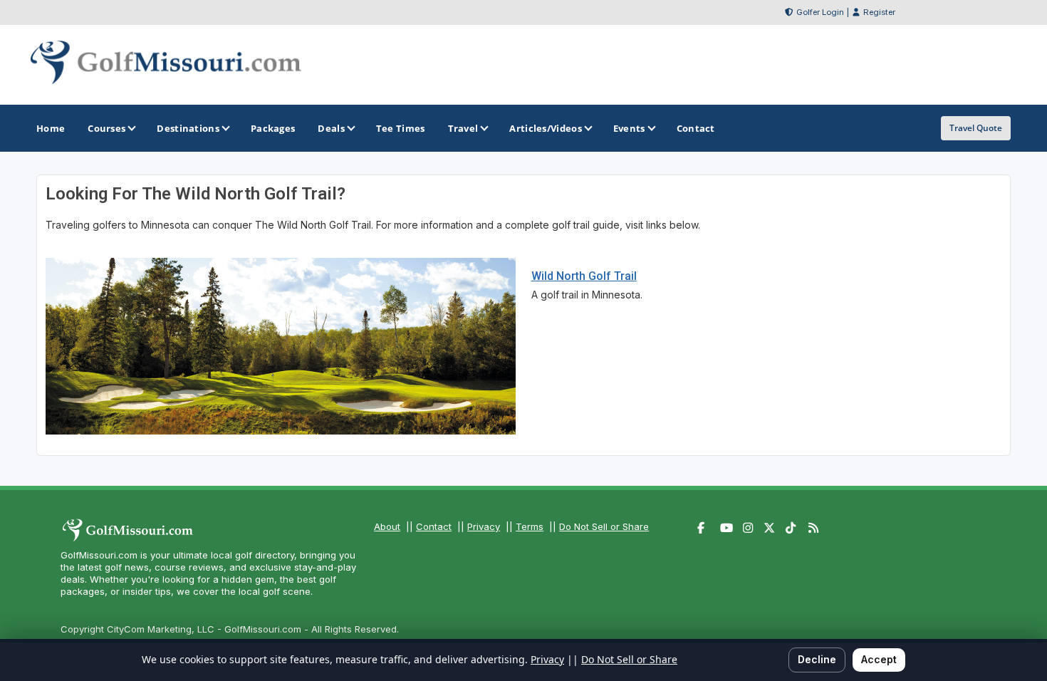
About (387, 526)
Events (629, 128)
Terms (529, 526)
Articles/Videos (545, 128)
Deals (331, 128)
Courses (106, 128)
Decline (817, 659)
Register (879, 12)
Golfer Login (820, 12)
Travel (463, 128)
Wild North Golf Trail (584, 276)
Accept (879, 659)
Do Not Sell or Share (604, 526)
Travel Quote (975, 128)
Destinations (188, 128)
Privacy (483, 526)
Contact (434, 526)
